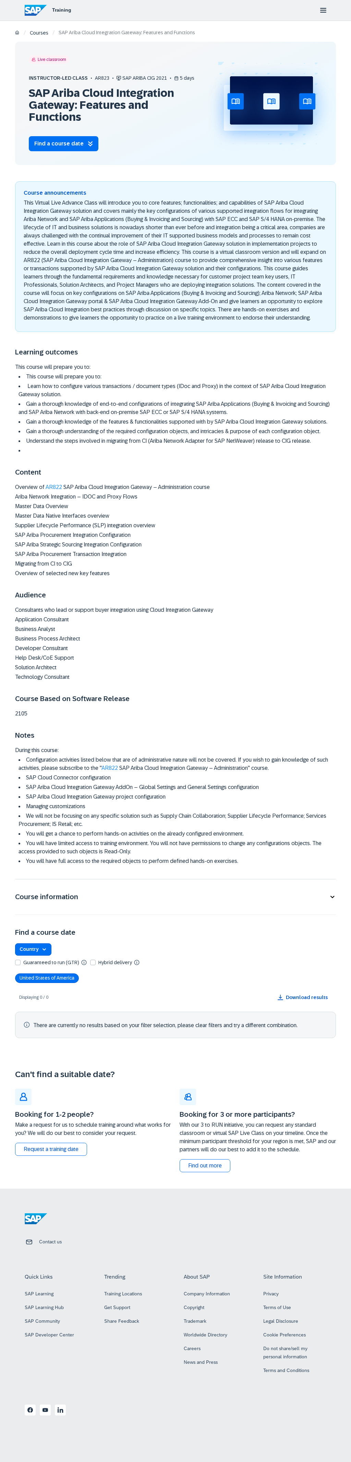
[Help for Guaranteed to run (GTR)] (84, 962)
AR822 (54, 487)
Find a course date (59, 143)
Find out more (205, 1165)
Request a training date (51, 1149)
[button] (175, 897)
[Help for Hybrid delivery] (137, 962)
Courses (39, 33)
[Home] (17, 33)
